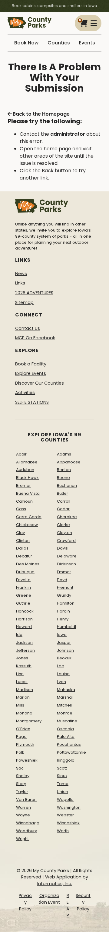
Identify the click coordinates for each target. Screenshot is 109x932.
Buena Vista (28, 493)
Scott (62, 768)
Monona (24, 713)
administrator (67, 134)
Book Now (26, 42)
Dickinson (66, 564)
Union (62, 791)
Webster (65, 815)
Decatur (24, 556)
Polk (20, 752)
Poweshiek (27, 760)
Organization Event (49, 898)
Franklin (23, 587)
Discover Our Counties (39, 383)
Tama (62, 784)
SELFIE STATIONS (32, 402)
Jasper (64, 642)
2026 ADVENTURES (34, 293)
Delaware (67, 556)
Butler (62, 493)
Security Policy (83, 902)
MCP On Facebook (35, 338)
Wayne (23, 815)
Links (20, 283)
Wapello (65, 799)
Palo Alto (65, 736)
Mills (20, 705)
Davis (62, 548)
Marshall (65, 697)
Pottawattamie (71, 752)
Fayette (23, 580)
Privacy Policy (25, 902)
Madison (24, 690)
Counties (59, 42)
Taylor (22, 791)
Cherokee (67, 517)
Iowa (62, 634)
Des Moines (27, 564)
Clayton (64, 533)
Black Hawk (27, 477)
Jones (22, 658)
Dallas (22, 548)
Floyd (62, 580)
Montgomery (28, 721)
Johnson (65, 650)
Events (87, 42)
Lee (60, 666)
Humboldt (66, 627)
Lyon (61, 682)
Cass (21, 509)
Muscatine (67, 721)
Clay (20, 533)
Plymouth (25, 744)
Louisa (63, 674)
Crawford (66, 540)
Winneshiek (68, 823)
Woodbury (26, 831)
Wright (22, 839)
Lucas (22, 682)
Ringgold (65, 760)
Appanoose (69, 462)
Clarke (63, 525)
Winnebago (27, 823)
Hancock (25, 611)
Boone (63, 477)
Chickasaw (27, 525)
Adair (21, 454)
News (21, 274)
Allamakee (27, 462)
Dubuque (25, 572)
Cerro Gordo (28, 517)
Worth (63, 831)
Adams (64, 454)
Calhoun (24, 501)
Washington (69, 807)
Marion (23, 697)
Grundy (64, 595)
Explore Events (30, 373)
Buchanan (67, 485)
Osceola (65, 729)
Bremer (23, 485)
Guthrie (23, 603)
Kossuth (23, 666)
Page (21, 736)
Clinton (23, 540)
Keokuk (64, 658)
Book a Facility (30, 364)
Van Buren (26, 799)
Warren (23, 807)
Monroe (64, 713)
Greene (23, 595)
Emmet (64, 572)
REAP (67, 905)
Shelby (22, 776)
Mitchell (64, 705)
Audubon (25, 470)
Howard (24, 627)
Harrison (24, 619)
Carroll (63, 501)
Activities (25, 392)
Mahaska (66, 690)
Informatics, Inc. (54, 884)
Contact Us (27, 328)
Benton (64, 470)
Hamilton (65, 603)
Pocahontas (69, 744)
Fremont (65, 587)
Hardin (63, 611)
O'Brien (23, 729)
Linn (20, 674)
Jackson (24, 642)
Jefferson (25, 650)
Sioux (62, 776)
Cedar (63, 509)
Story (21, 784)
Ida (19, 634)
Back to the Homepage (41, 113)
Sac (20, 768)
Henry (62, 619)
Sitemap (24, 302)
